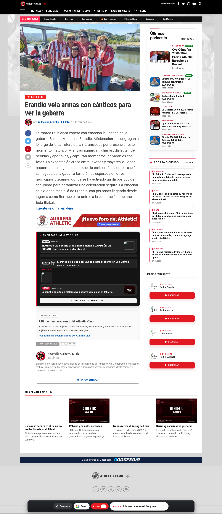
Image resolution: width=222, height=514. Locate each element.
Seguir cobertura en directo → (88, 301)
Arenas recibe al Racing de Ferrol (131, 426)
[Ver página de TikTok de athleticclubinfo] (119, 489)
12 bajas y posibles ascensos (85, 426)
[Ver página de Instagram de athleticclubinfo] (111, 489)
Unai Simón (46, 269)
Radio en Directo (120, 10)
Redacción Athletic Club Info (53, 122)
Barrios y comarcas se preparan (174, 426)
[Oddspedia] (126, 459)
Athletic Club (68, 344)
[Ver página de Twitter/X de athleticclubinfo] (103, 489)
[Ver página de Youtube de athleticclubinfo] (126, 489)
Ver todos (186, 39)
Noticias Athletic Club (44, 10)
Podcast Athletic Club (76, 10)
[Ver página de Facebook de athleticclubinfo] (96, 489)
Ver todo (189, 162)
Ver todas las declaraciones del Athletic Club (64, 336)
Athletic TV (101, 10)
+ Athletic (140, 10)
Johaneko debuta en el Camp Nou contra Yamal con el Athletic (44, 427)
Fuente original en (54, 208)
